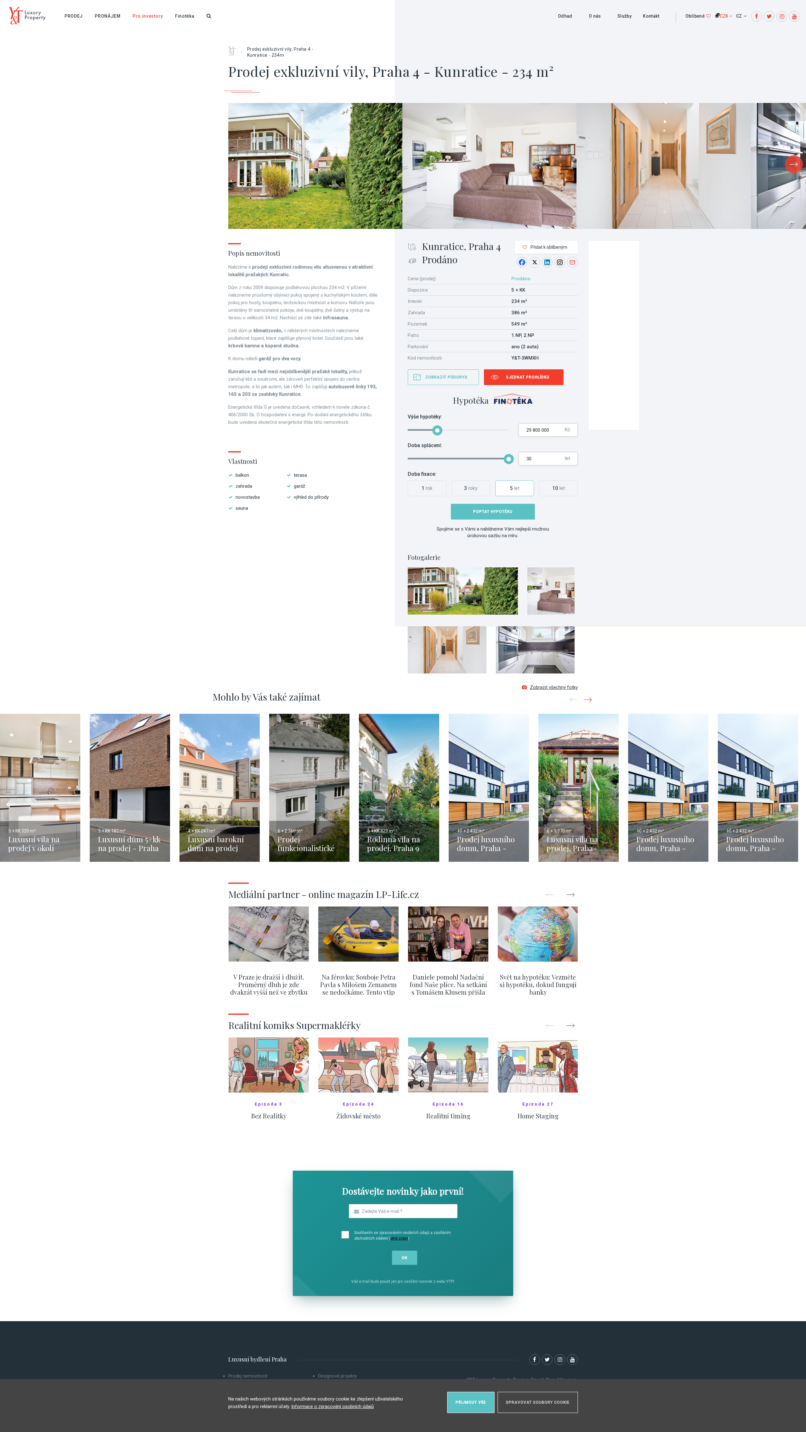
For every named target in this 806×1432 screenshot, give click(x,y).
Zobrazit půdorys (446, 377)
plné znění (399, 1238)
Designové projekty (337, 1376)
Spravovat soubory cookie (538, 1402)
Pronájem (108, 16)
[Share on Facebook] (522, 262)
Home (234, 48)
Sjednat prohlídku (527, 377)
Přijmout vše (471, 1402)
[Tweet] (534, 262)
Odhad (565, 16)
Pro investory (148, 16)
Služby (624, 16)
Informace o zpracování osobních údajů (332, 1406)
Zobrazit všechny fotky (554, 687)
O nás (595, 16)
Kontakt (651, 16)
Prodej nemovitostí (247, 1376)
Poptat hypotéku (493, 511)
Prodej (74, 16)
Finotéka (185, 16)
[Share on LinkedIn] (547, 262)
